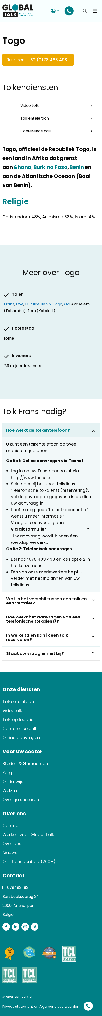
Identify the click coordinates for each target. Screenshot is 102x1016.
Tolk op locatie (17, 719)
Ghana (22, 167)
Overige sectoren (20, 799)
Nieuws (9, 852)
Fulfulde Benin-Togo (43, 304)
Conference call (35, 131)
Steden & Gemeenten (25, 763)
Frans (9, 304)
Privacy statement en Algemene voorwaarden (40, 1006)
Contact (11, 825)
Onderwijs (12, 781)
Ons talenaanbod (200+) (29, 861)
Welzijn (9, 790)
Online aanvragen (21, 737)
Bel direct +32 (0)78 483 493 (36, 60)
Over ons (11, 843)
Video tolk (29, 105)
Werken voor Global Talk (28, 834)
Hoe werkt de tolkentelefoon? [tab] (38, 430)
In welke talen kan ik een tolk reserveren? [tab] (37, 637)
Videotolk (12, 710)
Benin (76, 167)
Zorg (7, 772)
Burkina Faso (50, 167)
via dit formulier (28, 529)
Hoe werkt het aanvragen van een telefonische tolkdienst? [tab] (43, 619)
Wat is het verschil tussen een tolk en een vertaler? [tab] (46, 601)
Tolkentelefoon (34, 118)
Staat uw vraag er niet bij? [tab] (35, 653)
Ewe (19, 304)
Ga (67, 304)
